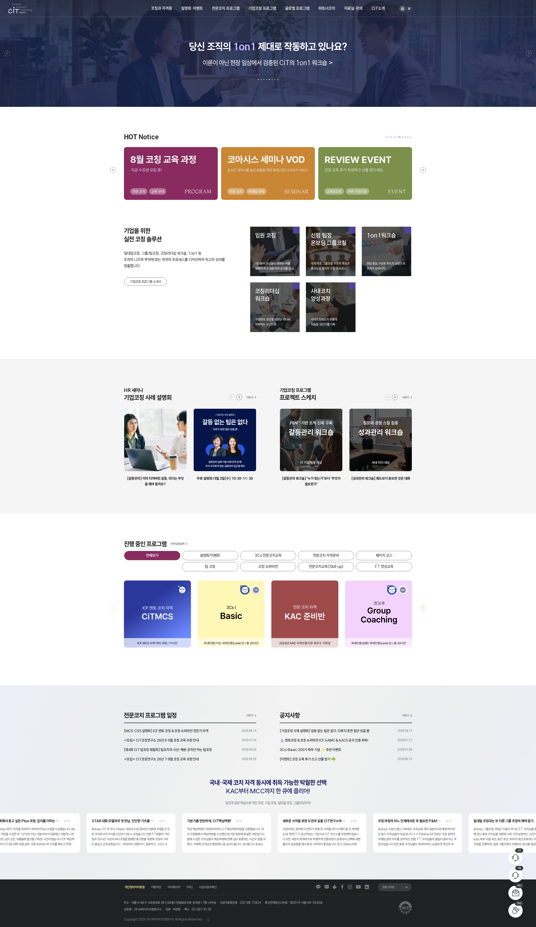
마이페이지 (174, 887)
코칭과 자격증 (161, 8)
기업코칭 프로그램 (262, 8)
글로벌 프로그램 (297, 8)
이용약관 (156, 887)
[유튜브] (358, 886)
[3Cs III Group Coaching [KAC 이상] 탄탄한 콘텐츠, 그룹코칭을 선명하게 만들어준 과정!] (378, 624)
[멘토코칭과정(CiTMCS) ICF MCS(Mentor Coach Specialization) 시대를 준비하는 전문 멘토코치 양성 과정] (157, 624)
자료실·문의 (353, 8)
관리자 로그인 (208, 919)
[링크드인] (367, 886)
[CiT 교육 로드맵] (268, 173)
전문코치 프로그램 (226, 8)
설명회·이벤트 (192, 8)
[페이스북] (342, 886)
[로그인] (402, 9)
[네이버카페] (335, 886)
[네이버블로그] (327, 886)
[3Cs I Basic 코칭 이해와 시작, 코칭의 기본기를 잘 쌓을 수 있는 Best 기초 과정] (231, 624)
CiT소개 (378, 8)
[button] (7, 53)
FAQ (190, 887)
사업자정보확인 (208, 887)
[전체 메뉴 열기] (409, 9)
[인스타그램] (350, 886)
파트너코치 (326, 8)
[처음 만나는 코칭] (365, 173)
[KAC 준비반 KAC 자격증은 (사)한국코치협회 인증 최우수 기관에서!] (304, 624)
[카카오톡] (318, 886)
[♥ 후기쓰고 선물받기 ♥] (171, 173)
